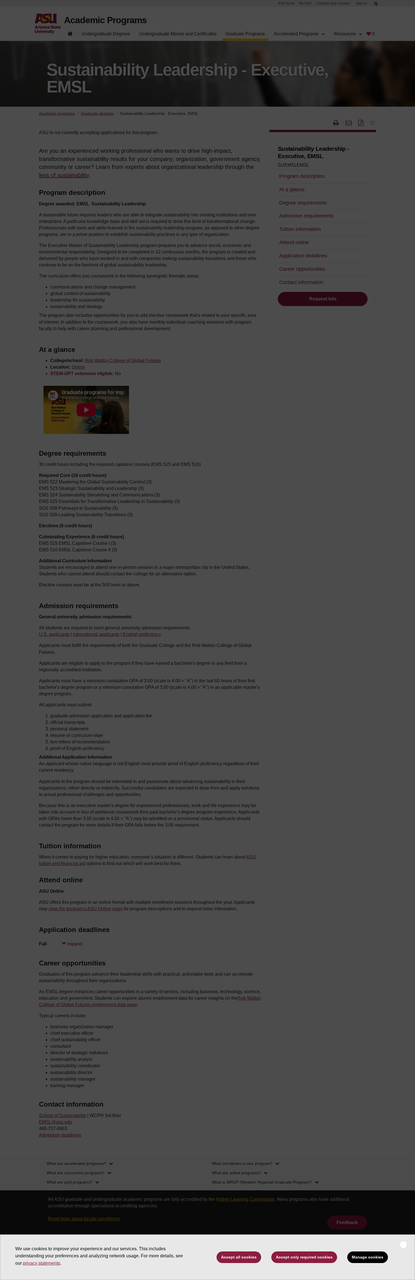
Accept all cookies (239, 1257)
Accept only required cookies (304, 1257)
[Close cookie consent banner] (403, 1245)
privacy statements (41, 1263)
